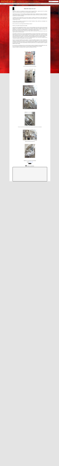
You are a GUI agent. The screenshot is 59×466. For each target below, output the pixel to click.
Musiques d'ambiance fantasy (35, 3)
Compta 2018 (9, 3)
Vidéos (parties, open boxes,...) (24, 3)
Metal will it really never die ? (30, 8)
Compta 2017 (15, 3)
